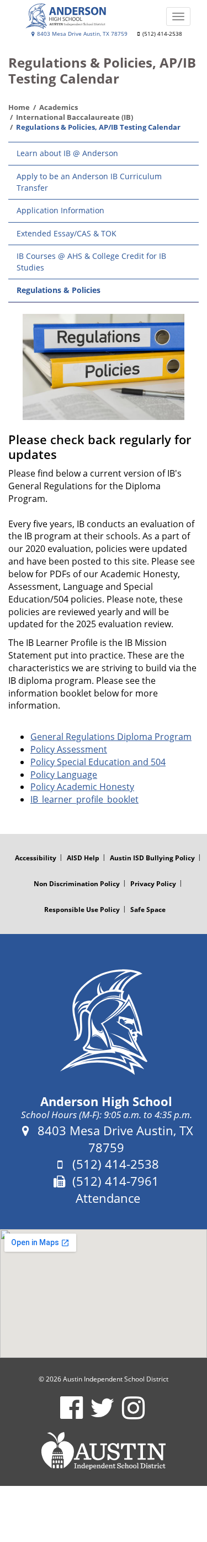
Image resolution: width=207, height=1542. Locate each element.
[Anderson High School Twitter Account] (102, 1414)
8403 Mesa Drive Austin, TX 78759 (81, 33)
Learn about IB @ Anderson (67, 153)
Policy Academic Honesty (82, 787)
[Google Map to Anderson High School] (103, 1293)
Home (19, 107)
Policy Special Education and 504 (98, 762)
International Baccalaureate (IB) (74, 117)
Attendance (108, 1198)
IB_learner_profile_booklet (84, 799)
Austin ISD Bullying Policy (152, 858)
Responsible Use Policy (82, 909)
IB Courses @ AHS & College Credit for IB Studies (91, 262)
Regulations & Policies (58, 290)
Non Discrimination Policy (77, 883)
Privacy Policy (153, 883)
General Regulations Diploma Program (111, 737)
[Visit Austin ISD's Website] (103, 1450)
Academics (58, 107)
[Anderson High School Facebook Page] (71, 1414)
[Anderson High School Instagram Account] (133, 1414)
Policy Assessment (68, 749)
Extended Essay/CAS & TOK (66, 233)
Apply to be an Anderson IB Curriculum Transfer (89, 182)
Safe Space (148, 909)
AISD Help (83, 858)
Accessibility (35, 858)
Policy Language (63, 775)
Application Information (60, 210)
